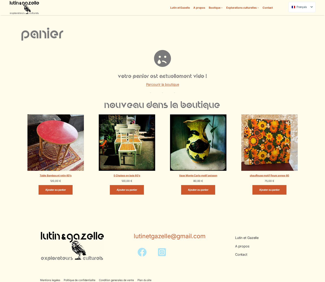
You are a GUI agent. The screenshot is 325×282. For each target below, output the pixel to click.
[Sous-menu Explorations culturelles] (258, 7)
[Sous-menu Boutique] (222, 7)
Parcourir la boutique (162, 84)
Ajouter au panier (55, 189)
